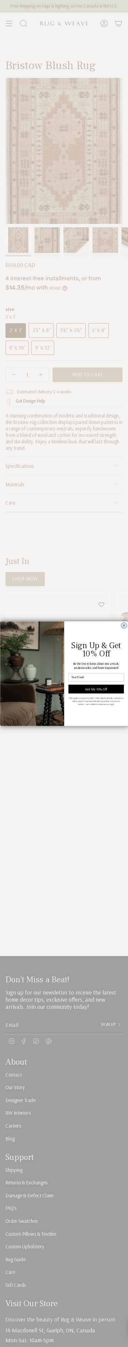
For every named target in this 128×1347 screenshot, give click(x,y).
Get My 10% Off (96, 689)
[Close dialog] (124, 625)
